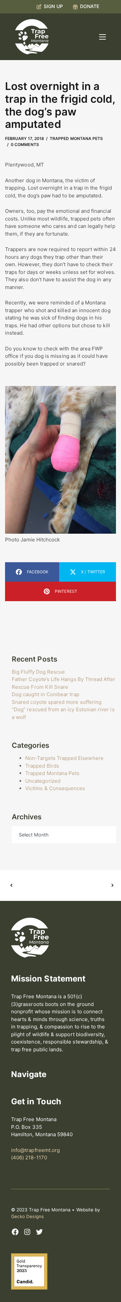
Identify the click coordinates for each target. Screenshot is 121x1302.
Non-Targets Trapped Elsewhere (64, 758)
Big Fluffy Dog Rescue (38, 672)
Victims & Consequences (55, 788)
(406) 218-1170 (29, 1157)
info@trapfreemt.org (35, 1150)
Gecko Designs (27, 1216)
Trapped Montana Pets (76, 138)
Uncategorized (43, 781)
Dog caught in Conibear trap (45, 694)
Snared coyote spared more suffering (57, 702)
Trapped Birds (42, 766)
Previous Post (36, 885)
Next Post (86, 885)
